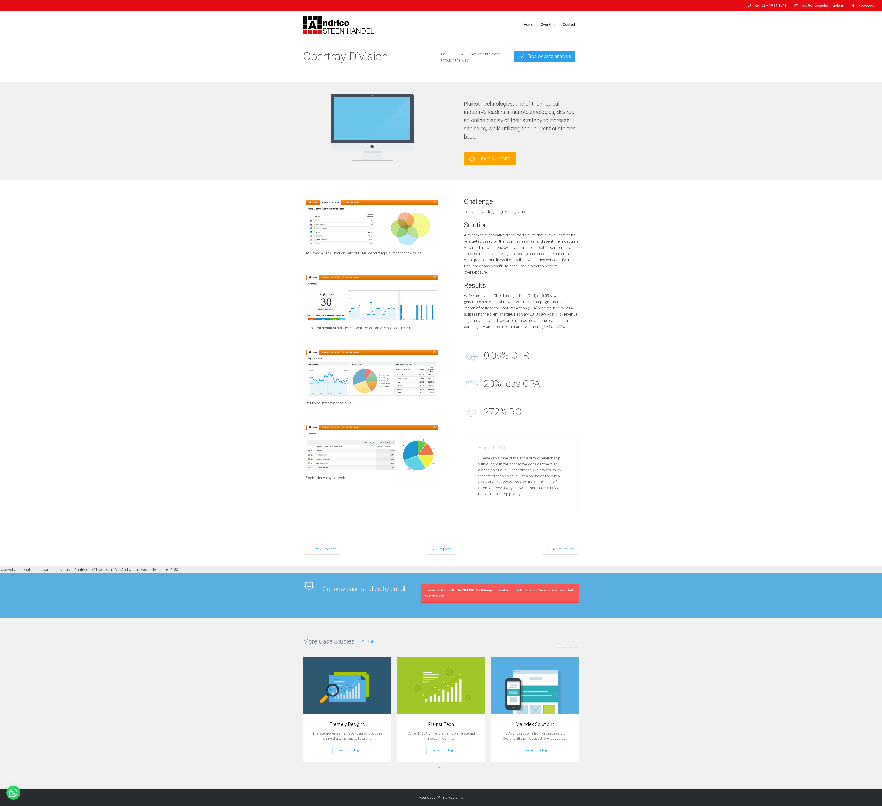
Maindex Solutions (535, 724)
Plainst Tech (441, 724)
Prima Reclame (450, 797)
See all (368, 642)
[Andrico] (338, 25)
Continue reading (347, 750)
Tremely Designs (347, 724)
